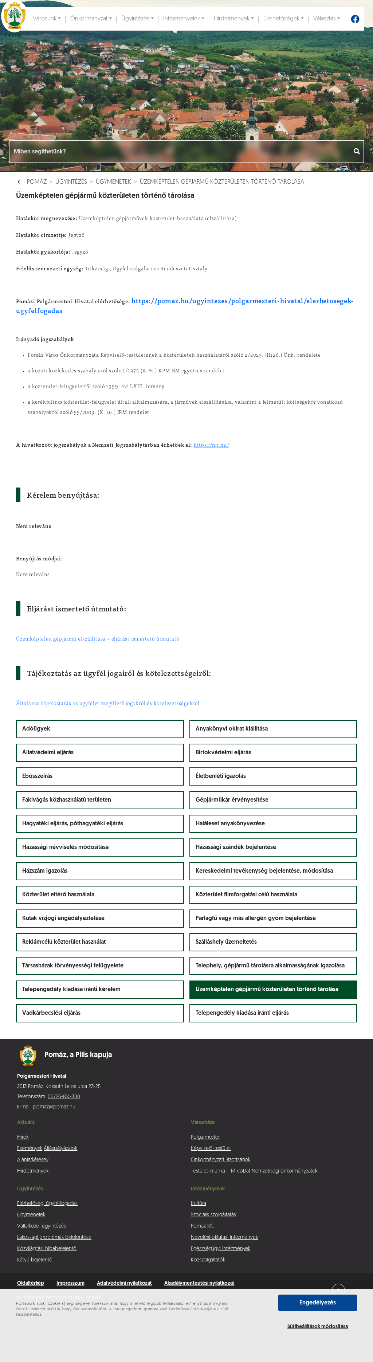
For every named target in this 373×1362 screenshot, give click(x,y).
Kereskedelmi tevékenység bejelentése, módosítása (264, 871)
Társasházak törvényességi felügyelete (72, 966)
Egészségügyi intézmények (220, 1249)
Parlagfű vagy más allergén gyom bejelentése (256, 918)
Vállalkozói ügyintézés (41, 1226)
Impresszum (70, 1283)
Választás (324, 19)
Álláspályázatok (60, 1148)
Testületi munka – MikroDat (220, 1171)
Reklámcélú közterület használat (64, 942)
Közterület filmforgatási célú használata (246, 895)
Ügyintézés (135, 19)
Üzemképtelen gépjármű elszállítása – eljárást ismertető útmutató (97, 639)
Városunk (44, 19)
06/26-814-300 (64, 1097)
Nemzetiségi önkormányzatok (284, 1171)
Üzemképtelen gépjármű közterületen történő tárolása (222, 182)
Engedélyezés (317, 1303)
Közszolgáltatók (208, 1260)
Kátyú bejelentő (34, 1260)
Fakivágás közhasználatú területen (66, 800)
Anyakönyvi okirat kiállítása (232, 729)
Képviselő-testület (211, 1148)
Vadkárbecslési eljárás (51, 1013)
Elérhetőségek (281, 19)
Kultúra (198, 1203)
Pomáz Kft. (202, 1226)
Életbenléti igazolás (221, 776)
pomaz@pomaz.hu (54, 1107)
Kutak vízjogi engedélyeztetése (63, 918)
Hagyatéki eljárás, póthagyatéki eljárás (72, 824)
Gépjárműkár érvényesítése (232, 800)
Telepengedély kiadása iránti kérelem (71, 990)
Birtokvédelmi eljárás (223, 753)
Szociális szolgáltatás (213, 1215)
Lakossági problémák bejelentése (54, 1237)
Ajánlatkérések (32, 1160)
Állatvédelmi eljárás (48, 753)
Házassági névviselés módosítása (65, 847)
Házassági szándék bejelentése (236, 847)
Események (29, 1148)
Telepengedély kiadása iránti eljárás (242, 1013)
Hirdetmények (232, 19)
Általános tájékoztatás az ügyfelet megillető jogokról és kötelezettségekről (108, 704)
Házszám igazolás (44, 871)
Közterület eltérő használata (58, 895)
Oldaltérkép (30, 1283)
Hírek (22, 1137)
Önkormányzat (88, 19)
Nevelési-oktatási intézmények (224, 1237)
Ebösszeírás (37, 776)
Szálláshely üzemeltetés (226, 942)
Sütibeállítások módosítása (317, 1327)
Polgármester (205, 1137)
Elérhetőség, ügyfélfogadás (47, 1203)
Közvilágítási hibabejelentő (46, 1249)
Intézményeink (181, 19)
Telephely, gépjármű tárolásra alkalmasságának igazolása (270, 966)
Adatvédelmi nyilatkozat (124, 1283)
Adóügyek (36, 729)
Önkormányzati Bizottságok (220, 1160)
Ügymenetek (113, 182)
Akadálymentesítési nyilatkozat (199, 1283)
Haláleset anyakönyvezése (230, 824)
